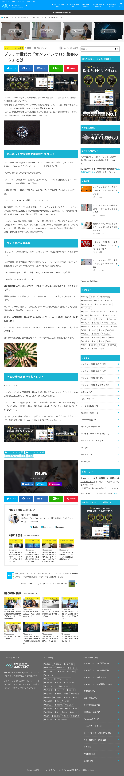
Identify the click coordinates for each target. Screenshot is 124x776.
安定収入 (107, 334)
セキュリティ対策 (90, 427)
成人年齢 (97, 337)
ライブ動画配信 (89, 406)
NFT (85, 448)
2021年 (95, 297)
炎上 (95, 341)
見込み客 (86, 349)
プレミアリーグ (110, 315)
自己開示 (94, 345)
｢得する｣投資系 (99, 349)
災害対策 (86, 341)
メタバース (112, 319)
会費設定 (86, 392)
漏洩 (112, 337)
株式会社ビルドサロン (13, 673)
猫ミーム (111, 341)
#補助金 (86, 297)
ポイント (101, 319)
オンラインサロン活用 (104, 304)
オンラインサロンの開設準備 (95, 434)
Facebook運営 (89, 420)
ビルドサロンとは (74, 5)
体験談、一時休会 (110, 323)
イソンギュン (87, 304)
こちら (115, 493)
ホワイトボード (88, 319)
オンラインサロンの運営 (14, 48)
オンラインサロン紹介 (92, 378)
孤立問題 (97, 334)
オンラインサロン (13, 456)
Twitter (42, 484)
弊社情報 (86, 454)
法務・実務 (87, 399)
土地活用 (94, 330)
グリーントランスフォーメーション (95, 312)
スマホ (85, 315)
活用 (31, 456)
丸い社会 (97, 323)
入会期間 (105, 326)
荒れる (103, 345)
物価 (102, 341)
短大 (84, 345)
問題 (84, 330)
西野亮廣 (113, 345)
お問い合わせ (112, 5)
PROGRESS (87, 300)
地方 (102, 330)
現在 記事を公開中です (62, 12)
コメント (114, 312)
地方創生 (111, 330)
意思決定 (86, 337)
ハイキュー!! (96, 315)
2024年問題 (106, 297)
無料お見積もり (99, 5)
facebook (29, 484)
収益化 (115, 326)
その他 (85, 461)
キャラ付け (87, 308)
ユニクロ (86, 323)
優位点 (96, 326)
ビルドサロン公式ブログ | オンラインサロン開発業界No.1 (60, 770)
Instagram (56, 484)
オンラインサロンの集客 (36, 452)
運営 (24, 456)
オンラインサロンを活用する (95, 385)
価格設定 (86, 326)
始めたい (86, 334)
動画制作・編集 (89, 413)
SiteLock (99, 300)
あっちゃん (110, 300)
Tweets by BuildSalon (89, 281)
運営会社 (86, 5)
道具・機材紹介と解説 (92, 441)
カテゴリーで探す (58, 5)
